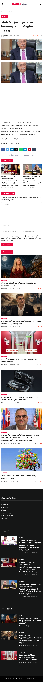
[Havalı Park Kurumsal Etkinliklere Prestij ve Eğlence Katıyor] (21, 459)
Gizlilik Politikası (7, 516)
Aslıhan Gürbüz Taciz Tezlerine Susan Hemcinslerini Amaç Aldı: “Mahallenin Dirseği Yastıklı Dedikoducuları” (10, 181)
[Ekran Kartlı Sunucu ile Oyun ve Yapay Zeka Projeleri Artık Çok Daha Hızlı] (21, 381)
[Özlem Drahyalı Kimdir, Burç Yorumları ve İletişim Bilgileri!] (21, 266)
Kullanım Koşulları (8, 513)
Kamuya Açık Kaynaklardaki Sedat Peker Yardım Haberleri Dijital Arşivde (21, 322)
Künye (3, 510)
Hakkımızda (5, 507)
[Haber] (2, 36)
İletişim (4, 518)
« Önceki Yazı (14, 155)
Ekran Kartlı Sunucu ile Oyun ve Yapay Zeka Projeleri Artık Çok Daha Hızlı (19, 398)
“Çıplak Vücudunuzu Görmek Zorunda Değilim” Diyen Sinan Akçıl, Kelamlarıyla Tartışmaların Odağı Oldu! (30, 545)
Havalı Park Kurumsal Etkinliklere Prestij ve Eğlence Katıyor (19, 477)
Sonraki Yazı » (29, 155)
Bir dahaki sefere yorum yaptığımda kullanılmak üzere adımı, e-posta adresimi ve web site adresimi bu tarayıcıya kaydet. (21, 238)
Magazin (11, 11)
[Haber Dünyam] (21, 4)
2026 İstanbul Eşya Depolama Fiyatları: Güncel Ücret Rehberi (20, 360)
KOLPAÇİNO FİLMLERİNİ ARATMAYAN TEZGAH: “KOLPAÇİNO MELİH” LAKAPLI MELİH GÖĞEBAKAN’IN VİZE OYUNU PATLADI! (20, 437)
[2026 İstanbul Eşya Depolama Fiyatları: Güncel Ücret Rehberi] (21, 342)
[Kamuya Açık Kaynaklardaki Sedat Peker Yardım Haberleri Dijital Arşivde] (21, 304)
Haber (6, 36)
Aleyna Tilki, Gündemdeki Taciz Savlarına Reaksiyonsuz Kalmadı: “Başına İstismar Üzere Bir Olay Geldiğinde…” (32, 181)
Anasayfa (4, 11)
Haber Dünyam (6, 679)
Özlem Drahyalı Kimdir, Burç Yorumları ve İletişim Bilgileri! (18, 284)
